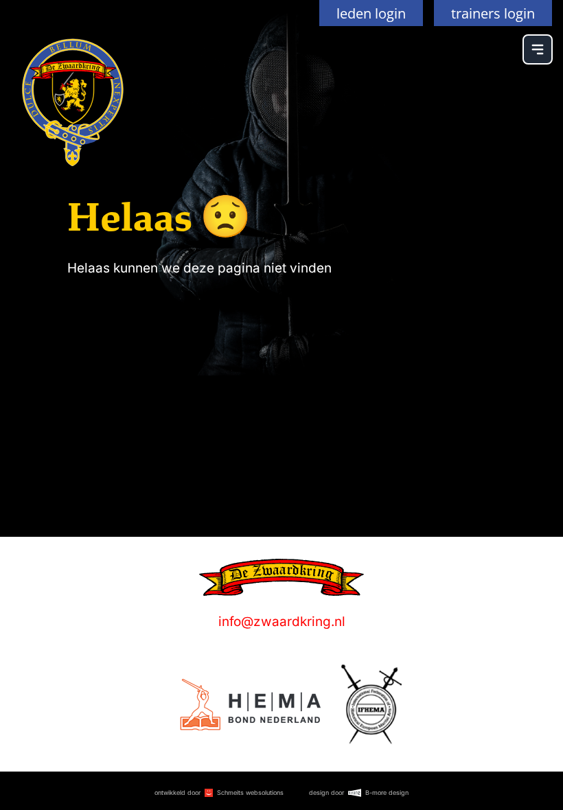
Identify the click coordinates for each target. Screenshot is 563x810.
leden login (371, 13)
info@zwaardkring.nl (281, 621)
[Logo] (250, 704)
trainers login (493, 13)
